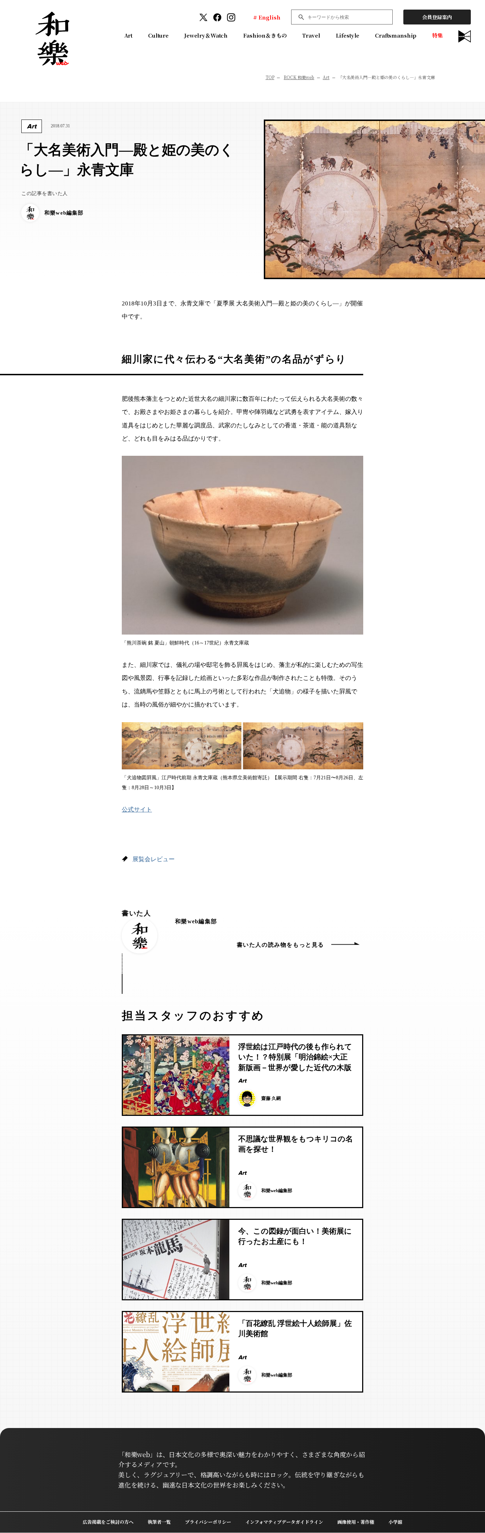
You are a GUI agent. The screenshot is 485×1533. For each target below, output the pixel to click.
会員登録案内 (437, 17)
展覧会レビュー (153, 859)
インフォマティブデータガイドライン (284, 1521)
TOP (270, 77)
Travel (311, 35)
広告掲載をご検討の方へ (108, 1521)
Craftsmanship (395, 35)
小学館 (395, 1521)
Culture (158, 35)
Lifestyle (348, 35)
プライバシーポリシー (208, 1521)
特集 (437, 35)
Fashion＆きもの (265, 35)
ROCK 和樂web (299, 77)
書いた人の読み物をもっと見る (280, 945)
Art (128, 35)
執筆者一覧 (159, 1521)
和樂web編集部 (196, 921)
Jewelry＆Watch (206, 35)
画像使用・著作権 (355, 1521)
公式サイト (137, 809)
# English (266, 17)
